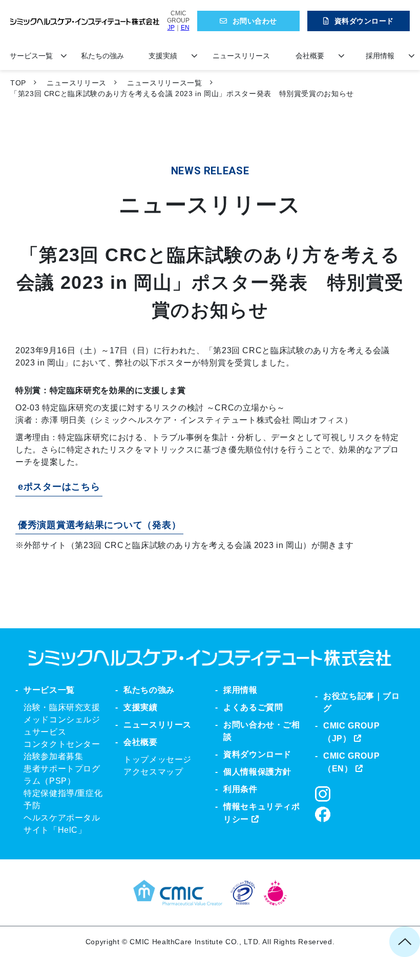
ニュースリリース (241, 56)
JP (171, 27)
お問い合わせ (255, 21)
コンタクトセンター (62, 744)
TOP (18, 83)
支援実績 (163, 56)
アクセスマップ (153, 771)
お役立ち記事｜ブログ (361, 702)
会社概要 (310, 56)
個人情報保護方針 (257, 771)
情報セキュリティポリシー (261, 813)
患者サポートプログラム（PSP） (62, 774)
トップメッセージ (157, 759)
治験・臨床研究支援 (62, 707)
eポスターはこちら (59, 487)
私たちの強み (102, 56)
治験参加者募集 (53, 756)
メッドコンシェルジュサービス (62, 725)
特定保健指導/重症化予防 (63, 799)
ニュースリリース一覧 (164, 83)
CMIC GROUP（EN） (351, 762)
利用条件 (240, 789)
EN (185, 27)
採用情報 (380, 56)
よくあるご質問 (253, 707)
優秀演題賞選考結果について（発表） (99, 525)
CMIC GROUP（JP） (351, 732)
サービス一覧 (31, 56)
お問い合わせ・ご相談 (261, 730)
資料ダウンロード (364, 21)
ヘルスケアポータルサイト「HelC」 (62, 823)
